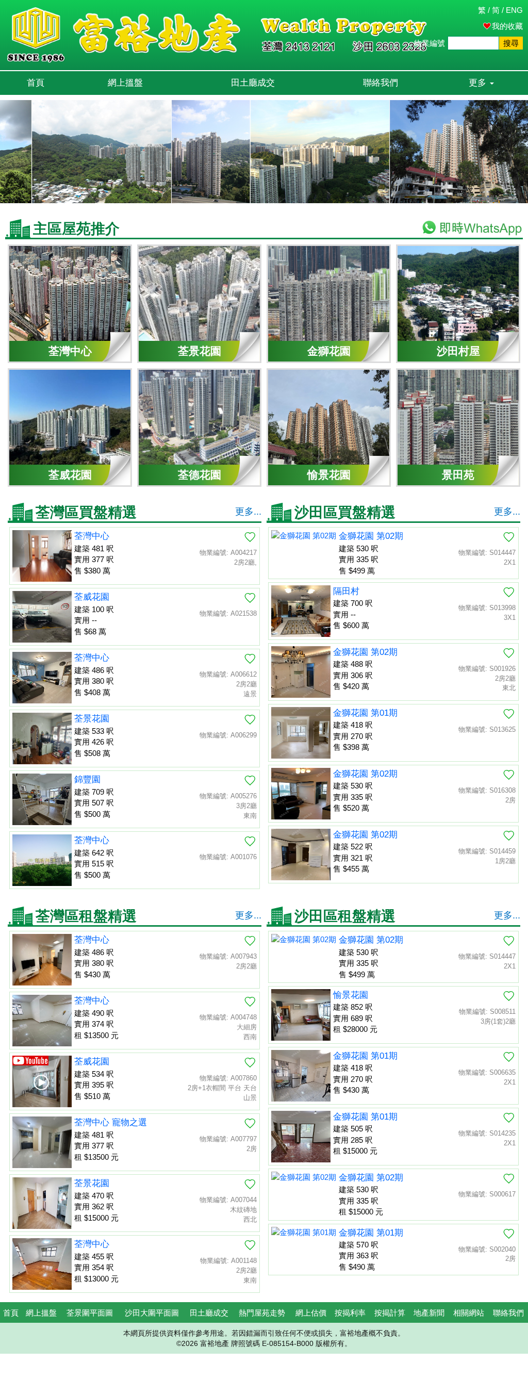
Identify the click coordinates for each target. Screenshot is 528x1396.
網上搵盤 (125, 83)
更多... (248, 511)
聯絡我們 (380, 83)
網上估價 (310, 1312)
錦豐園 (87, 779)
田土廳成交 (253, 83)
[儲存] (250, 537)
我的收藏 (507, 26)
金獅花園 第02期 (371, 536)
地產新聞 (429, 1312)
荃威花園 (91, 597)
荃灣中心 (91, 536)
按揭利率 (350, 1312)
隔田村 (346, 591)
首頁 (35, 83)
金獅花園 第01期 (365, 713)
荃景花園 (91, 719)
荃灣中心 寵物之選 (110, 1122)
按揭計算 (389, 1312)
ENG (514, 10)
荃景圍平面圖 (90, 1312)
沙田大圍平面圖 (152, 1312)
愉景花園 (350, 995)
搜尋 (511, 43)
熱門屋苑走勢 (262, 1312)
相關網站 (468, 1312)
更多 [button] (479, 83)
